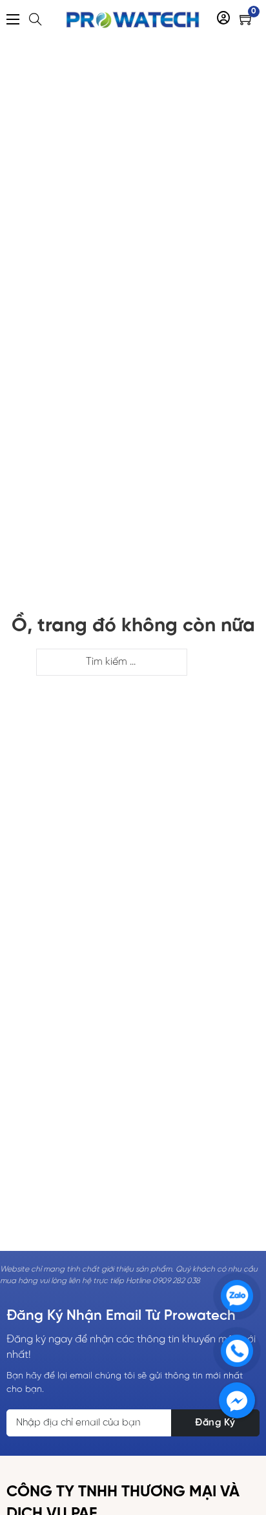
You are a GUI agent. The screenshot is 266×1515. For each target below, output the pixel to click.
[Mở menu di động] (12, 19)
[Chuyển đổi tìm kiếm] (35, 19)
